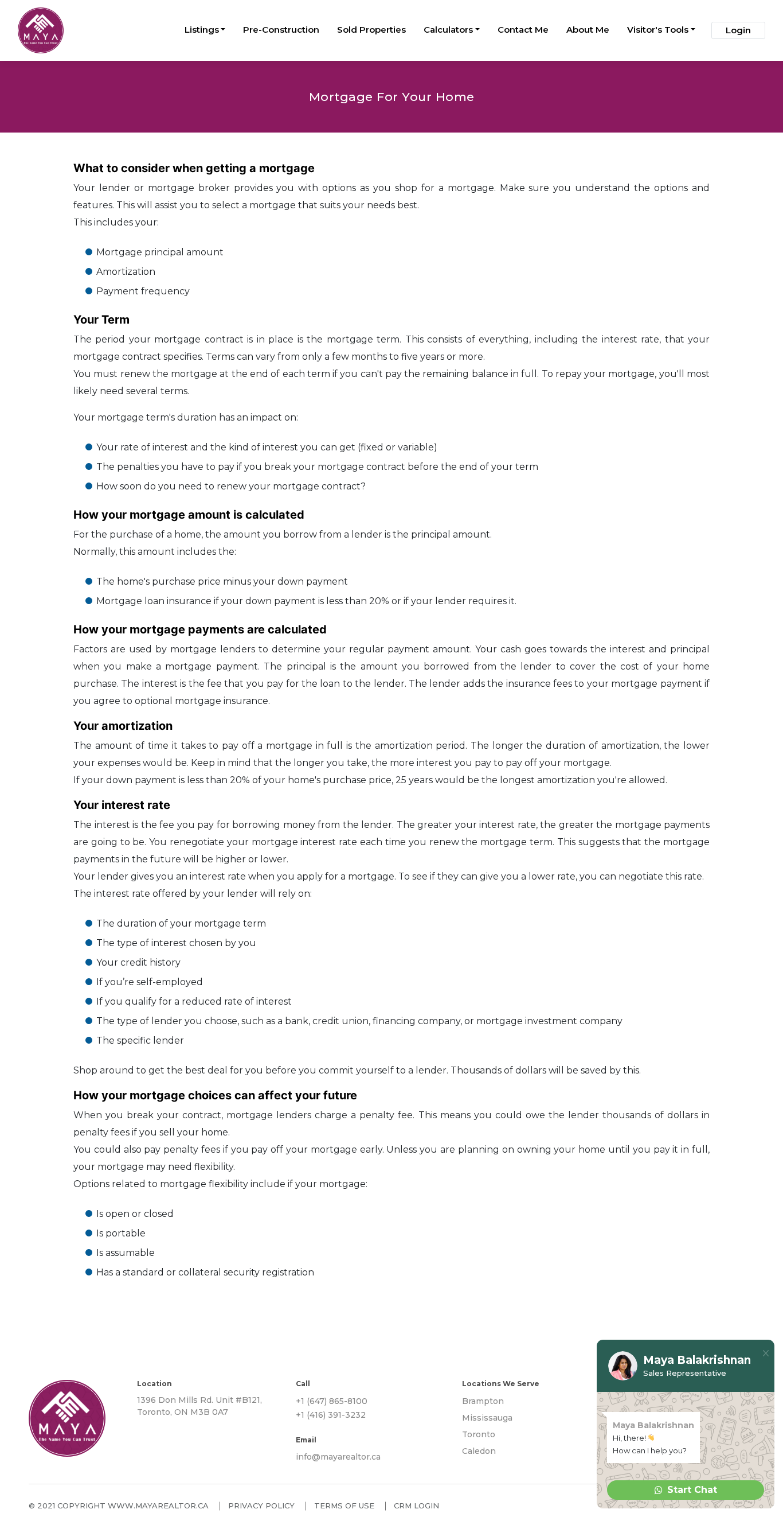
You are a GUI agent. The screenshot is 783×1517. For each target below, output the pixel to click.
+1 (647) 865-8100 (331, 1401)
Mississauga (487, 1418)
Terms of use (344, 1505)
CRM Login (416, 1505)
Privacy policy (261, 1505)
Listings (202, 29)
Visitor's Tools (657, 29)
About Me (587, 29)
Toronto (478, 1434)
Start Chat (692, 1489)
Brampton (483, 1401)
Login (738, 30)
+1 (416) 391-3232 (331, 1415)
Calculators (448, 29)
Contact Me (523, 29)
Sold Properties (371, 29)
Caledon (479, 1451)
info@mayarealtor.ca (338, 1457)
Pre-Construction (281, 29)
